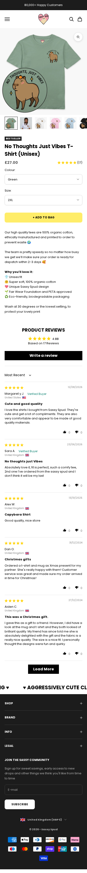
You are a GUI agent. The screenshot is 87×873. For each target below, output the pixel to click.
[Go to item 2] (25, 123)
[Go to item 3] (40, 123)
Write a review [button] (43, 355)
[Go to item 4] (55, 123)
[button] (67, 162)
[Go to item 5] (70, 123)
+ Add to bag (44, 217)
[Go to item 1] (11, 123)
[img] (14, 387)
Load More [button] (43, 669)
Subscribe (19, 804)
